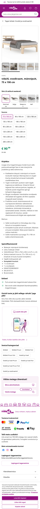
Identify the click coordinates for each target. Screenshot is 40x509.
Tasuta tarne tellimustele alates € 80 (20, 2)
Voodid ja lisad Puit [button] (27, 360)
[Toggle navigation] (4, 8)
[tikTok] (12, 450)
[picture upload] (20, 325)
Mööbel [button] (5, 350)
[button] (6, 101)
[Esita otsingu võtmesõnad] (35, 13)
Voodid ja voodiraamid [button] (10, 371)
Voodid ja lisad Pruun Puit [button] (11, 366)
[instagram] (7, 450)
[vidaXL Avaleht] (13, 8)
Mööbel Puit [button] (29, 350)
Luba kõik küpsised (20, 498)
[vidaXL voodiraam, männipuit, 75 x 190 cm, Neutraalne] (20, 44)
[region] (20, 495)
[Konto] (24, 8)
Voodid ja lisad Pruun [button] (10, 360)
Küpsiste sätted (20, 506)
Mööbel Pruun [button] (16, 350)
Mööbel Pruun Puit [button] (9, 355)
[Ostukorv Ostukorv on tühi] (36, 8)
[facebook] (3, 450)
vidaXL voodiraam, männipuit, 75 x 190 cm (19, 80)
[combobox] (20, 14)
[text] (6, 149)
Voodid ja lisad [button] (24, 355)
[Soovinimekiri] (30, 8)
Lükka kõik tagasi (20, 502)
